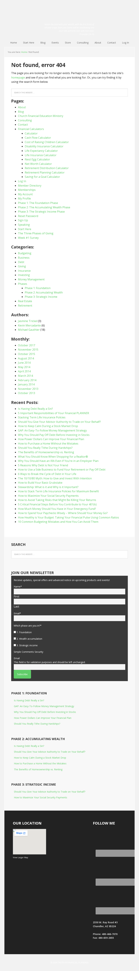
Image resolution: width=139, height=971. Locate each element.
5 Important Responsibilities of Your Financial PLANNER (53, 413)
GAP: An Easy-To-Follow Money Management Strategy (52, 430)
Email (17, 613)
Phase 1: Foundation (38, 288)
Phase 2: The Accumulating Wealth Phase (44, 207)
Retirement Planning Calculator (45, 172)
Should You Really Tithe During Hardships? (45, 448)
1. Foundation (24, 632)
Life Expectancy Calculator (41, 151)
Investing (24, 275)
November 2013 (28, 389)
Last (16, 606)
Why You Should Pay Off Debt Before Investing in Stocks (54, 435)
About (22, 107)
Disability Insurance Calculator (44, 146)
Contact (23, 124)
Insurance (24, 271)
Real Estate (25, 301)
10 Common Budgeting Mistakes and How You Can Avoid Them (58, 522)
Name (18, 586)
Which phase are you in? (28, 625)
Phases (22, 284)
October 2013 (26, 393)
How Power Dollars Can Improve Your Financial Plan (51, 439)
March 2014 (25, 376)
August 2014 (26, 358)
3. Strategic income (27, 645)
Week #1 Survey (28, 238)
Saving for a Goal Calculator (42, 177)
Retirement (25, 305)
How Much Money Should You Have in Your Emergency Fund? (57, 509)
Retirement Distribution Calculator (47, 168)
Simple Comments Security (28, 651)
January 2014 (26, 384)
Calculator (31, 133)
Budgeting (24, 253)
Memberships (27, 190)
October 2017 (26, 345)
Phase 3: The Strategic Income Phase (41, 211)
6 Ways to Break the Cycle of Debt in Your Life (47, 474)
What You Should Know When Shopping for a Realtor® (53, 456)
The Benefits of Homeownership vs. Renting (46, 452)
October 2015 (26, 354)
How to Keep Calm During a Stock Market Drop (48, 426)
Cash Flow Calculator (38, 138)
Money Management (31, 279)
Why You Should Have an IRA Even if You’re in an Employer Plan (58, 461)
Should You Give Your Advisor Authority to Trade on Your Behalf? (59, 422)
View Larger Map (20, 857)
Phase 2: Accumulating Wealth (44, 292)
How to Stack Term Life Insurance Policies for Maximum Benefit (58, 491)
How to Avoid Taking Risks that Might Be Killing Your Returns (57, 500)
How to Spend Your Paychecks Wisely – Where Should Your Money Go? (63, 513)
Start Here (24, 229)
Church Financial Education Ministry (40, 116)
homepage (18, 77)
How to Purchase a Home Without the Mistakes (48, 443)
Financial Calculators (31, 129)
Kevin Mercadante (29, 325)
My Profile (24, 198)
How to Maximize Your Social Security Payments (48, 496)
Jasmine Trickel (27, 321)
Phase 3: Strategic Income (41, 297)
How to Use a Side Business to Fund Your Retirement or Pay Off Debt (61, 469)
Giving (22, 266)
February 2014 (27, 380)
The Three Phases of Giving (35, 233)
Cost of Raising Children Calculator (47, 142)
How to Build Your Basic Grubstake (40, 482)
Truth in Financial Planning (69, 10)
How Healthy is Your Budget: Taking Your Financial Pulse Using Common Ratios (68, 517)
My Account (25, 194)
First (16, 596)
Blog (21, 112)
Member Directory (29, 185)
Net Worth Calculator (38, 164)
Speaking (24, 225)
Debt (21, 262)
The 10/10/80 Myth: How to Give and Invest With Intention (55, 478)
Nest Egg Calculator (37, 159)
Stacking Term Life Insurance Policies (41, 417)
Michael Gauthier (29, 330)
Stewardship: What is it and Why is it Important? (48, 487)
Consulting (25, 120)
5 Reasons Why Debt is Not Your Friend (43, 465)
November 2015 (28, 349)
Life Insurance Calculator (40, 155)
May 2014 (24, 367)
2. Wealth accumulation (29, 638)
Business (23, 257)
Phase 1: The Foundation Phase (38, 203)
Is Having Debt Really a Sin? (35, 409)
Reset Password (28, 216)
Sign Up (23, 220)
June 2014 (24, 363)
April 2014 (24, 371)
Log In (22, 181)
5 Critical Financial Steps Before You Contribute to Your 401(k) (57, 504)
